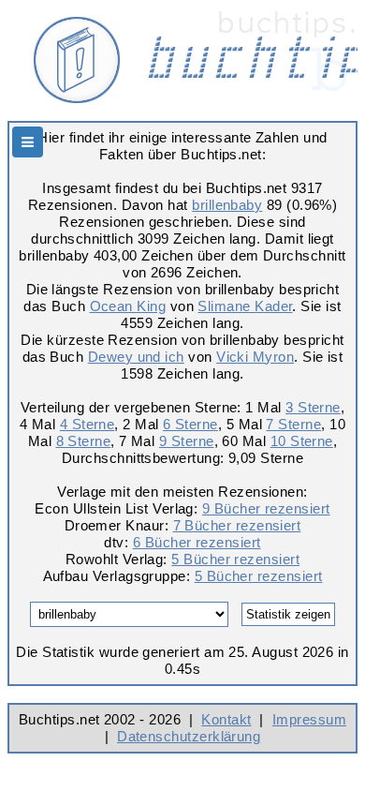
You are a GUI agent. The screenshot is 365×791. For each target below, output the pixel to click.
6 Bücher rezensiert (197, 542)
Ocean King (128, 306)
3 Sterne (313, 407)
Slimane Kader (244, 306)
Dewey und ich (136, 357)
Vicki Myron (255, 357)
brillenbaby (227, 205)
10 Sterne (301, 441)
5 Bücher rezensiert (235, 559)
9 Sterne (186, 441)
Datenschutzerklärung (188, 736)
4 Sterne (87, 424)
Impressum (309, 719)
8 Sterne (83, 441)
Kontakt (226, 719)
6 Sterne (190, 424)
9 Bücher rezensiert (266, 508)
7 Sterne (293, 424)
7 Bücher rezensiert (237, 525)
